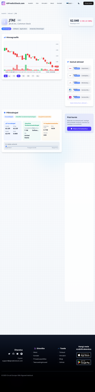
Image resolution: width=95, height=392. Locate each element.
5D (18, 76)
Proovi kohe (88, 3)
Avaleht (30, 3)
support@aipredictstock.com (12, 361)
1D (14, 76)
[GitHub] (13, 354)
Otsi (37, 3)
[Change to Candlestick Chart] (6, 76)
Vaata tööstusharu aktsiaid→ (79, 103)
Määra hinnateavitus (80, 129)
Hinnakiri (44, 3)
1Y (33, 76)
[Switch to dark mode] (78, 3)
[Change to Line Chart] (9, 76)
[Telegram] (21, 354)
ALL (38, 76)
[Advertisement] (31, 95)
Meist (52, 3)
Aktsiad (10, 13)
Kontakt (59, 3)
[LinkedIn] (17, 354)
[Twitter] (9, 354)
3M (28, 76)
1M (23, 76)
